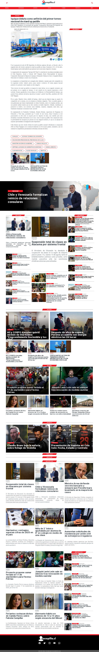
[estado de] (71, 220)
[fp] (71, 229)
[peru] (9, 292)
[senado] (71, 297)
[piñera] (71, 287)
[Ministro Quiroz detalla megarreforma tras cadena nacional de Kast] (9, 301)
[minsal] (71, 258)
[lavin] (71, 239)
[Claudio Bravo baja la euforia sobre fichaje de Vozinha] (71, 277)
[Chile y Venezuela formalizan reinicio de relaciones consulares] (18, 230)
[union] (79, 526)
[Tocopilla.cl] (7, 3)
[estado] (71, 268)
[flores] (71, 249)
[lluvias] (68, 626)
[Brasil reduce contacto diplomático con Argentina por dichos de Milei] (68, 616)
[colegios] (20, 479)
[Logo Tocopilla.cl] (49, 4)
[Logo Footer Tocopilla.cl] (49, 640)
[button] (15, 136)
